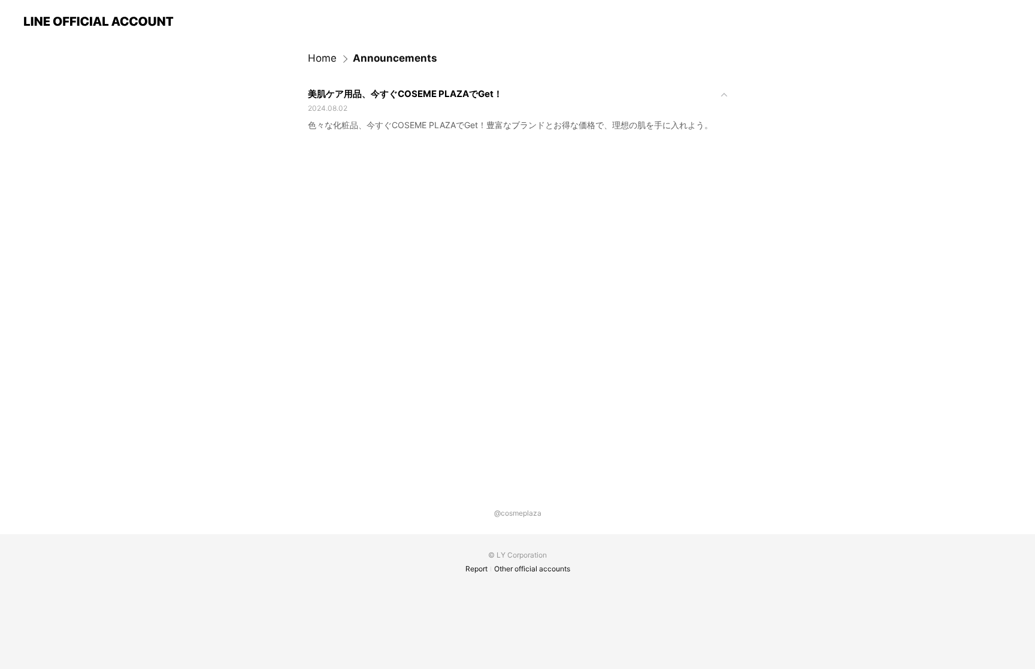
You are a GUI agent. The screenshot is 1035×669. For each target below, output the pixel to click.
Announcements (395, 58)
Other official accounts (532, 568)
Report (476, 568)
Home (322, 58)
